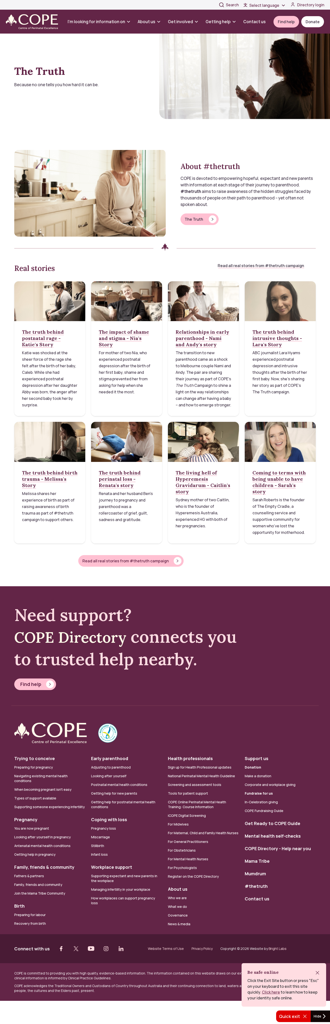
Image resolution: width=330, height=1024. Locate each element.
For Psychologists (182, 867)
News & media (179, 924)
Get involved (180, 21)
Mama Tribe (257, 861)
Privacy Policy (202, 948)
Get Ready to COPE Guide (272, 823)
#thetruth (256, 886)
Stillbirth (97, 845)
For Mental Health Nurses (188, 859)
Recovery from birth (30, 923)
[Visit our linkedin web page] (121, 948)
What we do (177, 906)
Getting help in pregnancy (35, 854)
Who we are (177, 898)
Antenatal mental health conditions (42, 845)
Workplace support (111, 867)
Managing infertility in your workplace (120, 889)
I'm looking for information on (96, 21)
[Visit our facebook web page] (61, 948)
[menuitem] (101, 22)
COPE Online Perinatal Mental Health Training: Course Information (197, 804)
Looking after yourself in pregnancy (42, 837)
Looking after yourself (108, 776)
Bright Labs (278, 948)
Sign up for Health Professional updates (199, 767)
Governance (178, 915)
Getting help (218, 21)
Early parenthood (109, 758)
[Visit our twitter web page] (76, 948)
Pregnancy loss (103, 828)
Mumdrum (255, 873)
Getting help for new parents (114, 793)
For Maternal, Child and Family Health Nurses (203, 833)
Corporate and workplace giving (270, 784)
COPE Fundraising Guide (264, 810)
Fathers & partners (29, 876)
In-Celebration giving (262, 802)
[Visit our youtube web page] (91, 948)
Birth (19, 906)
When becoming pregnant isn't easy (43, 789)
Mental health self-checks (273, 836)
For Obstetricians (182, 850)
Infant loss (99, 854)
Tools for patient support (188, 793)
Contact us (254, 21)
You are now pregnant (31, 828)
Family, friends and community (38, 884)
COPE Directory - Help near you (278, 848)
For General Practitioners (188, 841)
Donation (253, 767)
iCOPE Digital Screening (187, 815)
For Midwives (178, 824)
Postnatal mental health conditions (119, 784)
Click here (271, 992)
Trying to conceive (34, 758)
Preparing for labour (30, 914)
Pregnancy (25, 819)
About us (146, 21)
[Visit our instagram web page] (106, 948)
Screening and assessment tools (194, 784)
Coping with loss (109, 819)
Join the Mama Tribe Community (39, 893)
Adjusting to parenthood (111, 767)
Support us (256, 758)
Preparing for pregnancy (33, 767)
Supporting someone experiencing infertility (49, 807)
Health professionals (190, 758)
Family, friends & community (44, 867)
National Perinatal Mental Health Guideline (201, 776)
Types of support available (35, 798)
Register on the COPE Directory (193, 876)
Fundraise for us (259, 793)
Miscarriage (100, 837)
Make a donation (258, 776)
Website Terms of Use (166, 948)
